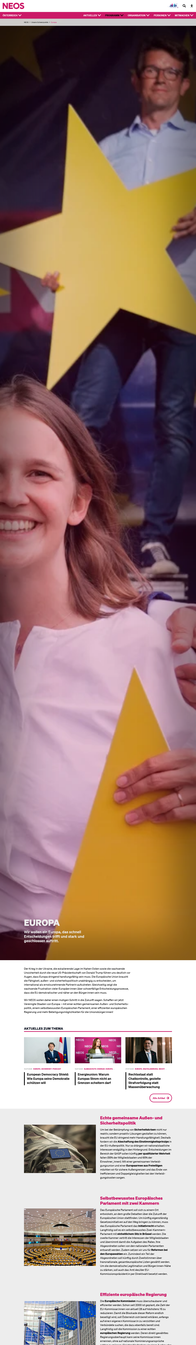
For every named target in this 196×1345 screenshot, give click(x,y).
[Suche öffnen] (184, 5)
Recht (162, 1069)
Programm (112, 15)
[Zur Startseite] (19, 6)
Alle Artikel (159, 1097)
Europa (37, 1069)
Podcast (57, 1069)
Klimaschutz (90, 1069)
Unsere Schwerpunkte (39, 22)
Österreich (10, 15)
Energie (101, 1069)
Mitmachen (182, 15)
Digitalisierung (150, 1069)
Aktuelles (90, 15)
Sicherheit (46, 1069)
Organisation (136, 15)
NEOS (26, 22)
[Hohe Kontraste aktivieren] (191, 5)
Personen (160, 15)
